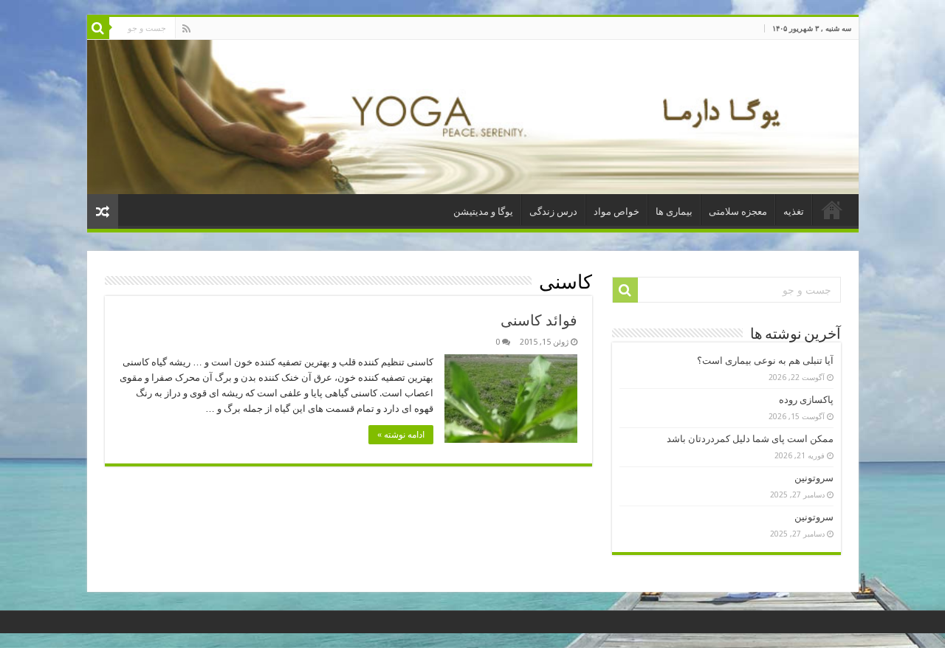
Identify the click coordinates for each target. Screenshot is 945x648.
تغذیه (793, 211)
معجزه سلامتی (738, 211)
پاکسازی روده (806, 399)
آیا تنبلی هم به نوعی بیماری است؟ (765, 360)
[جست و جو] (98, 28)
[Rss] (186, 29)
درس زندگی (553, 211)
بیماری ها (674, 211)
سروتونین (814, 477)
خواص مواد (616, 211)
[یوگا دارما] (473, 117)
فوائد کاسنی (539, 320)
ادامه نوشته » (401, 435)
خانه (832, 209)
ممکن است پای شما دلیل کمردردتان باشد (750, 438)
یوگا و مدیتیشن (483, 211)
